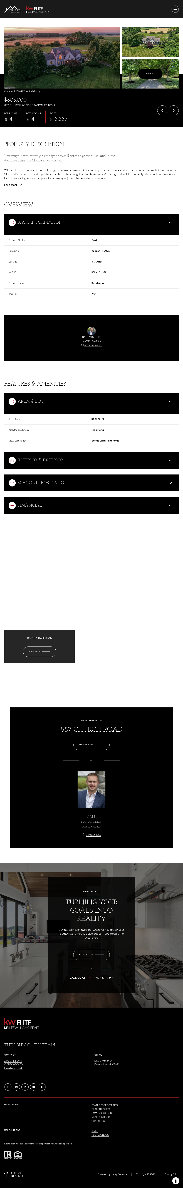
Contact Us (99, 1121)
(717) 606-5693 (93, 341)
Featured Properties (105, 1105)
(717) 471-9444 (104, 978)
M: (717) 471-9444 (13, 1060)
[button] (91, 955)
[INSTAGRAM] (16, 1087)
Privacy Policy (172, 1174)
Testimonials (100, 1134)
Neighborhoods (102, 1117)
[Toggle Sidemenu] (175, 9)
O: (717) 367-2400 (13, 1064)
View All (150, 73)
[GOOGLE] (42, 1087)
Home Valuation (102, 1113)
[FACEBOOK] (7, 1087)
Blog (95, 1130)
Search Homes (101, 1109)
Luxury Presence (119, 1174)
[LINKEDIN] (25, 1087)
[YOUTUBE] (33, 1087)
